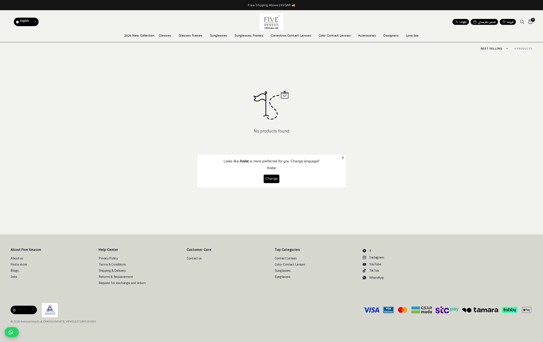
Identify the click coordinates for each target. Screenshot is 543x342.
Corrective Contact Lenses (291, 35)
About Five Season (26, 250)
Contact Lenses (286, 258)
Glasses (165, 35)
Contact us (194, 258)
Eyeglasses (282, 276)
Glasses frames (191, 35)
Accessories (367, 35)
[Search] (522, 21)
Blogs (15, 270)
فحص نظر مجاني (486, 22)
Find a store (19, 264)
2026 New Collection (140, 35)
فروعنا (510, 22)
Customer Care (199, 250)
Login (463, 22)
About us (17, 258)
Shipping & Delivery (112, 270)
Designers (391, 35)
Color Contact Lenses (335, 35)
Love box (412, 35)
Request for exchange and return (122, 283)
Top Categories (287, 250)
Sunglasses (218, 35)
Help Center (108, 250)
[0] (529, 21)
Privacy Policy (108, 258)
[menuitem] (139, 35)
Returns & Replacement (116, 276)
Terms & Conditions (112, 264)
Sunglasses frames (249, 35)
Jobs (14, 276)
